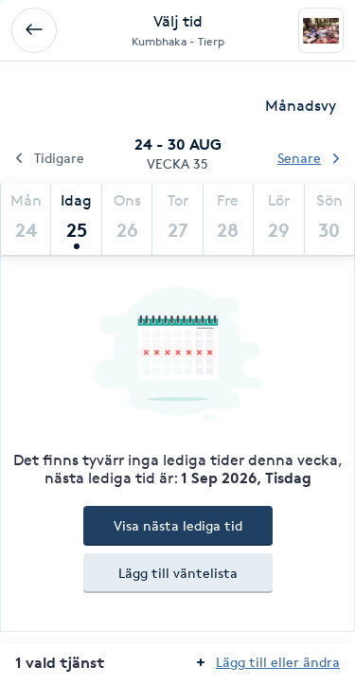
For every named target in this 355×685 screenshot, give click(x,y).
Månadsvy (300, 106)
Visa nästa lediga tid (178, 525)
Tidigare (59, 158)
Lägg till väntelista (178, 573)
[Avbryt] (34, 30)
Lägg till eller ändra (278, 662)
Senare (299, 158)
